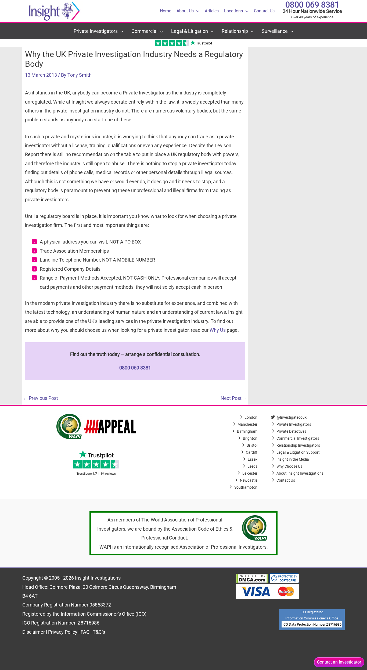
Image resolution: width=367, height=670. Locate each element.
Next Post (234, 398)
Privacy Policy (62, 632)
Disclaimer (34, 632)
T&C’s (99, 632)
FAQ (86, 632)
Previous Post (40, 398)
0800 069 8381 (312, 4)
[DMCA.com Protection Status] (252, 578)
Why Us (218, 330)
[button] (196, 11)
